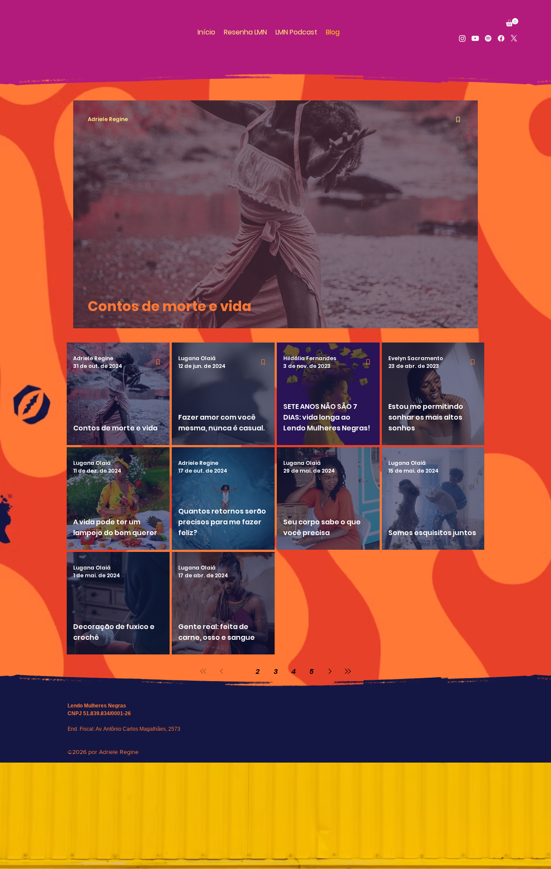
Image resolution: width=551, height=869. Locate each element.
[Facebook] (501, 38)
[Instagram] (462, 38)
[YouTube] (475, 38)
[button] (512, 22)
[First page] (203, 671)
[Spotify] (488, 38)
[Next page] (329, 671)
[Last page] (348, 671)
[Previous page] (221, 671)
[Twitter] (514, 38)
